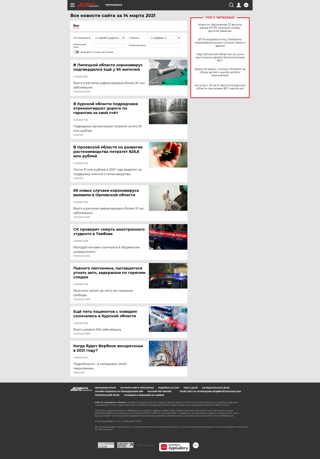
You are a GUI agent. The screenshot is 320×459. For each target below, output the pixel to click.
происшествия (81, 92)
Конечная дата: (137, 45)
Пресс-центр (191, 388)
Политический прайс (107, 395)
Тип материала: (82, 37)
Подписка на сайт (168, 388)
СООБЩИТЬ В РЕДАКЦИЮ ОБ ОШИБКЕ (144, 395)
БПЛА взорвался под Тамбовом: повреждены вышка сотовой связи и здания (220, 42)
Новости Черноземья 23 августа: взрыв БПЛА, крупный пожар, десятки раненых (220, 28)
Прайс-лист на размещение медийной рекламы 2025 (210, 391)
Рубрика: (134, 37)
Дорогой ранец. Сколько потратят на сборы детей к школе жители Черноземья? (220, 72)
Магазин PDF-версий (159, 391)
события (78, 135)
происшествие (81, 217)
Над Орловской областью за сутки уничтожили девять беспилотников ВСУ (220, 57)
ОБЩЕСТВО (79, 373)
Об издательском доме (216, 388)
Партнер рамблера (146, 445)
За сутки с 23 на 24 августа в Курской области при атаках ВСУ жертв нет (220, 87)
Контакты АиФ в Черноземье (137, 388)
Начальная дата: (79, 45)
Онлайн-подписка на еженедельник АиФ (119, 391)
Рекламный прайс (105, 388)
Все (76, 25)
